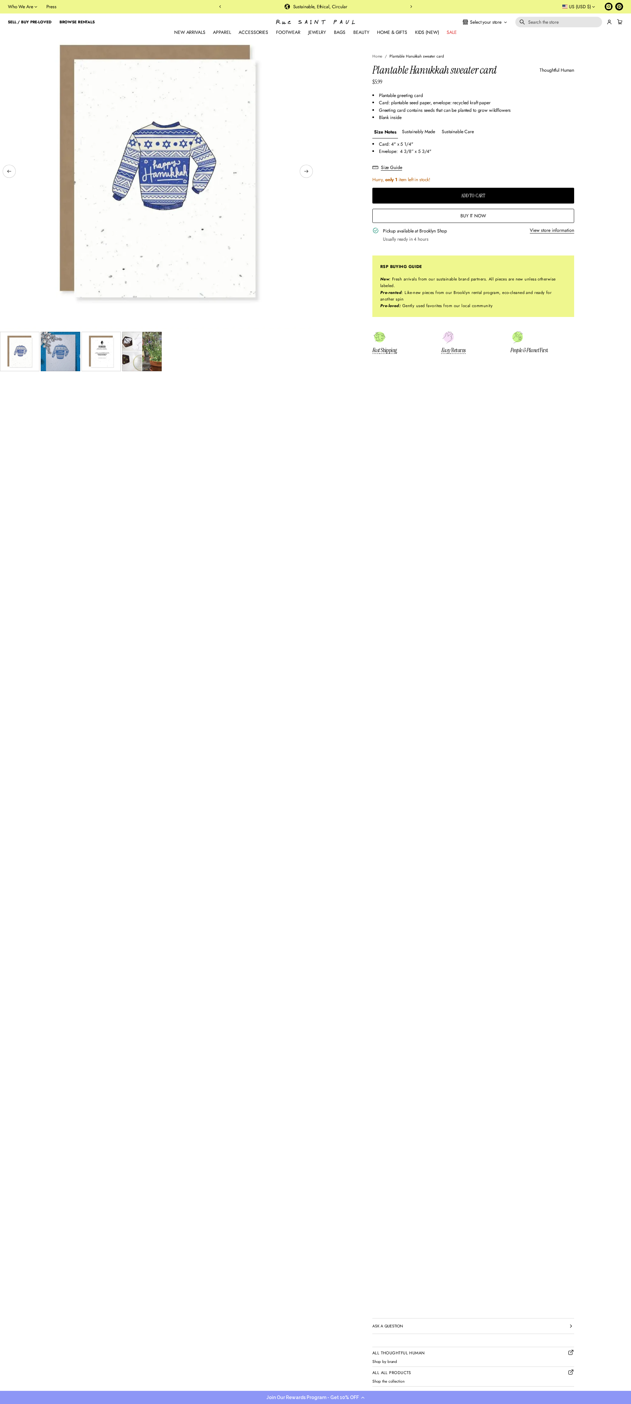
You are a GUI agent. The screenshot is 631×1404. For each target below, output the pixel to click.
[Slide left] (9, 171)
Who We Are (20, 6)
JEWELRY (317, 32)
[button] (315, 1397)
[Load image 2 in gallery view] (60, 351)
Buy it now (473, 215)
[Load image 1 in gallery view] (19, 351)
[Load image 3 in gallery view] (101, 351)
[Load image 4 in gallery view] (142, 351)
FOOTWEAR (288, 32)
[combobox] (558, 22)
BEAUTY (361, 32)
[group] (385, 131)
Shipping (384, 350)
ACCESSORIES (253, 32)
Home (377, 56)
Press (51, 6)
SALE (451, 32)
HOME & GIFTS (392, 32)
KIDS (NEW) (427, 32)
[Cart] (619, 22)
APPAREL (222, 32)
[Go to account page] (609, 22)
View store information (552, 230)
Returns (453, 350)
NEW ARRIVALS (189, 32)
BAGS (339, 32)
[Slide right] (306, 171)
